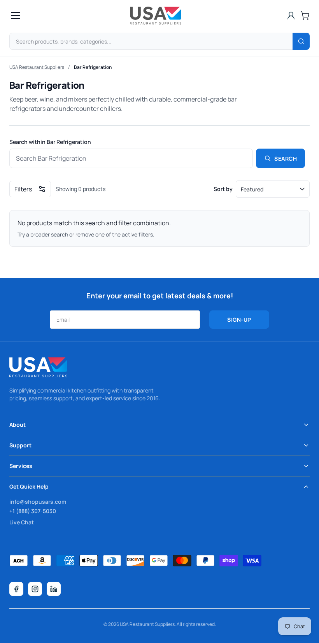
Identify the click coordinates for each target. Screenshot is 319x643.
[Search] (301, 41)
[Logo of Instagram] (35, 589)
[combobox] (159, 41)
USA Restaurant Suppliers (36, 67)
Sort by (223, 189)
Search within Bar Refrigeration (50, 141)
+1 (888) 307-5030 (32, 511)
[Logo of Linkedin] (54, 589)
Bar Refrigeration (93, 67)
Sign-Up (239, 319)
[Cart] (305, 15)
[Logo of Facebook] (16, 589)
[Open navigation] (15, 15)
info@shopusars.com (37, 501)
